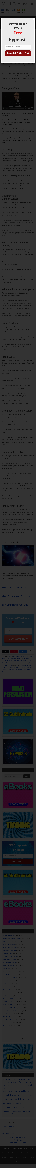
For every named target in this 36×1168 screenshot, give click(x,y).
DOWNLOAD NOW (18, 53)
